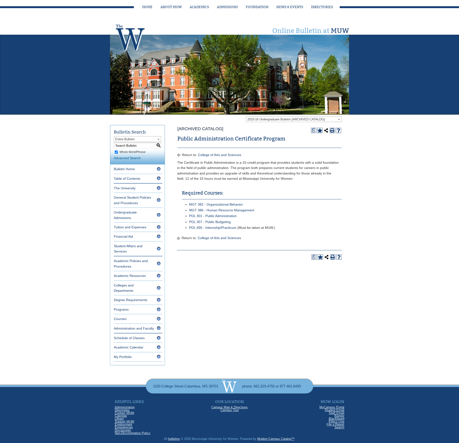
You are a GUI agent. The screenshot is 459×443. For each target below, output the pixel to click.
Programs (121, 309)
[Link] (135, 36)
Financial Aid (123, 236)
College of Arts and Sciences (219, 155)
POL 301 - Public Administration (213, 216)
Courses (120, 319)
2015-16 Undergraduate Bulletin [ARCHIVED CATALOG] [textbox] (286, 119)
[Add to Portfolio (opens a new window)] (319, 130)
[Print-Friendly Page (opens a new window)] (332, 130)
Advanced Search (127, 158)
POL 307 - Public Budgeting (210, 222)
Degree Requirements (130, 300)
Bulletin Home (124, 169)
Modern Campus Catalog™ (276, 439)
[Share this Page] (326, 130)
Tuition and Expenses (130, 227)
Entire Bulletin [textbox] (125, 139)
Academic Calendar (128, 347)
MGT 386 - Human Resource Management (221, 210)
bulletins (174, 439)
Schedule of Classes (129, 338)
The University (125, 188)
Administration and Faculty (134, 328)
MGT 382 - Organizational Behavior (216, 204)
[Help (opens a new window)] (338, 130)
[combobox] (294, 119)
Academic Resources (130, 276)
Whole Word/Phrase (133, 152)
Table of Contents (127, 178)
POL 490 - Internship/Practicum (212, 228)
